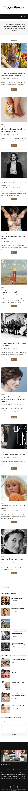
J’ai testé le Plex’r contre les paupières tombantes (17, 706)
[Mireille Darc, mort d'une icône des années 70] (14, 488)
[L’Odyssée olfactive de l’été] (5, 623)
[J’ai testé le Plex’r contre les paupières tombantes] (5, 709)
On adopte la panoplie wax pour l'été (18, 660)
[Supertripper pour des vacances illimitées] (5, 674)
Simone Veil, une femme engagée (12, 559)
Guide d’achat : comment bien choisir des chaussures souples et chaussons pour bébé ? (13, 129)
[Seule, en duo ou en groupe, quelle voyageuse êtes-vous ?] (14, 272)
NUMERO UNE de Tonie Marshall (13, 455)
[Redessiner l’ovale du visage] (5, 686)
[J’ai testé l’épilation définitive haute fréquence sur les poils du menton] (5, 697)
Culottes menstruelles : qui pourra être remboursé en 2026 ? (18, 597)
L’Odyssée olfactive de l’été (17, 620)
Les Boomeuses (6, 404)
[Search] (26, 16)
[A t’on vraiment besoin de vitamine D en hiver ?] (14, 325)
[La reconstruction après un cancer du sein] (14, 218)
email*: (3, 721)
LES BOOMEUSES (8, 789)
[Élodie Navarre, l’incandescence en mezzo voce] (14, 165)
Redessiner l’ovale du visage (17, 682)
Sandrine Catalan (7, 294)
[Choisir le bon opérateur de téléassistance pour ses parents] (5, 647)
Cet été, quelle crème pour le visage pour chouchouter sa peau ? (19, 609)
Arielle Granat (6, 78)
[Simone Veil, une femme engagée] (14, 541)
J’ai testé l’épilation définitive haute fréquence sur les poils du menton (18, 695)
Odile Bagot (6, 241)
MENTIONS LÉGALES (17, 789)
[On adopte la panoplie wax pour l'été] (5, 663)
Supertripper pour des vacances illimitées (18, 671)
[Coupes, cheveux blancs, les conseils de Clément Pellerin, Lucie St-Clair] (14, 379)
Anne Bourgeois (7, 187)
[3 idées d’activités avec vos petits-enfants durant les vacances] (14, 55)
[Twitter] (22, 16)
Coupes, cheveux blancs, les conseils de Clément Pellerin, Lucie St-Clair (13, 399)
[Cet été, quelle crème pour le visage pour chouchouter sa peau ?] (5, 612)
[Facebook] (21, 16)
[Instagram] (24, 16)
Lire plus (14, 89)
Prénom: (3, 728)
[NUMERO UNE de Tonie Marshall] (14, 436)
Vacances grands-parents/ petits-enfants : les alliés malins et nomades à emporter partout (18, 633)
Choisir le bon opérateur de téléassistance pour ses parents (18, 644)
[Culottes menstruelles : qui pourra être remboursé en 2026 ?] (5, 600)
